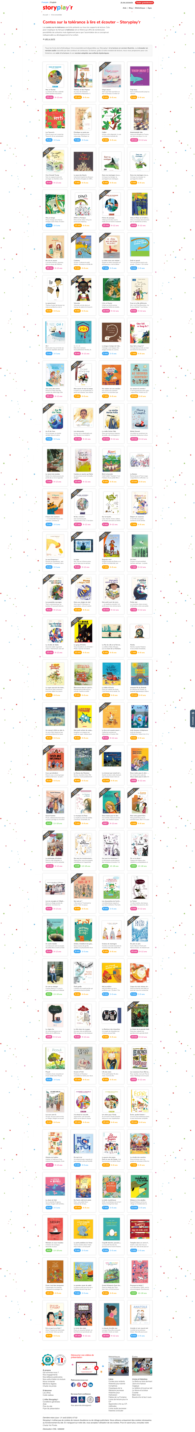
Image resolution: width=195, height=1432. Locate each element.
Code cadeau (48, 1395)
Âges (150, 8)
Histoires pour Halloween (114, 1393)
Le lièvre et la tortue (140, 1390)
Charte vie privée (49, 1386)
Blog (131, 8)
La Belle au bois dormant (142, 1381)
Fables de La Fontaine (118, 1397)
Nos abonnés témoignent (81, 1405)
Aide (124, 8)
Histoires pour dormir (117, 1383)
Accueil (45, 15)
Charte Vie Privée (50, 1425)
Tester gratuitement (144, 2)
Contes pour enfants (117, 1381)
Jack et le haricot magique (139, 1384)
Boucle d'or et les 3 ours (141, 1397)
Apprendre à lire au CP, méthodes (118, 1405)
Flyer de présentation (51, 1408)
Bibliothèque (140, 8)
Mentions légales (49, 1383)
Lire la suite (50, 39)
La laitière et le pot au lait (142, 1388)
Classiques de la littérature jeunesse (116, 1389)
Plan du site (47, 1406)
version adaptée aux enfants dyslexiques (92, 53)
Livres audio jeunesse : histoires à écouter (118, 1409)
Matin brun (136, 1395)
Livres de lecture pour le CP (118, 1400)
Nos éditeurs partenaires (52, 1377)
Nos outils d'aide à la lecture (54, 1379)
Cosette (135, 1392)
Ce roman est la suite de (138, 775)
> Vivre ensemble (55, 15)
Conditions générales (51, 1401)
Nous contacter (49, 1381)
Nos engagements (50, 1374)
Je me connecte (127, 2)
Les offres (47, 1392)
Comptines (113, 1385)
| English (52, 2)
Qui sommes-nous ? (51, 1372)
